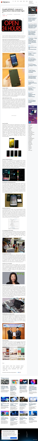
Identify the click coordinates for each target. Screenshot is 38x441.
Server (29, 146)
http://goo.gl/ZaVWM (5, 236)
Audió (29, 129)
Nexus (14, 367)
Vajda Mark (10, 14)
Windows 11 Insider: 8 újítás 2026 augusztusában (31, 88)
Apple (29, 128)
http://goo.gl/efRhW (9, 192)
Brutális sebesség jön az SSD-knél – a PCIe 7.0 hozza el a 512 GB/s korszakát (5, 387)
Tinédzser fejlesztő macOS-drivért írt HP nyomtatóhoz (32, 71)
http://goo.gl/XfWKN (5, 136)
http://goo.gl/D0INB (22, 345)
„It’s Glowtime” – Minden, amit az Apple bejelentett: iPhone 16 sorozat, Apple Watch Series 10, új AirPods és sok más (33, 388)
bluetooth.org (5, 209)
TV (28, 149)
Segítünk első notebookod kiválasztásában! (31, 2)
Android (4, 15)
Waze (6, 370)
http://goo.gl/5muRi (17, 51)
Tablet (29, 147)
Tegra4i (4, 370)
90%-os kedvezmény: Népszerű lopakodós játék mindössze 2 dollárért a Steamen (23, 387)
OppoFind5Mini (18, 367)
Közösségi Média (30, 138)
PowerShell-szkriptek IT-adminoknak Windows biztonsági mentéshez (32, 77)
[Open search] (36, 2)
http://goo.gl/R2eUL (11, 296)
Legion (29, 141)
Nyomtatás (30, 144)
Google (4, 367)
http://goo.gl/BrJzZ (20, 261)
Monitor (29, 143)
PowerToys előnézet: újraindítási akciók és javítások (32, 101)
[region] (9, 435)
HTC (9, 367)
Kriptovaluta (30, 139)
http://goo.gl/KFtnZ (16, 217)
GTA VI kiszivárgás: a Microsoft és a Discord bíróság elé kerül (32, 59)
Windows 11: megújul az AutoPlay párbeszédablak (14, 404)
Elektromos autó (30, 132)
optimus (22, 367)
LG (11, 367)
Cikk (15, 1)
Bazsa (3, 363)
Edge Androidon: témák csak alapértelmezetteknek (5, 404)
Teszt (18, 1)
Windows (29, 150)
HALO (6, 367)
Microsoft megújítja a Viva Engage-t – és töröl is (32, 65)
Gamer (27, 1)
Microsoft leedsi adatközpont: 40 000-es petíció (32, 83)
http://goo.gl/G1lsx (16, 167)
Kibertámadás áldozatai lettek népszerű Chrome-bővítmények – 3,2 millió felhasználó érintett (13, 388)
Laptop (21, 1)
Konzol (29, 137)
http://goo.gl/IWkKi (7, 270)
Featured (29, 133)
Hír (13, 1)
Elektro (29, 131)
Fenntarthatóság (30, 134)
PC (28, 145)
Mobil (24, 1)
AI (28, 126)
